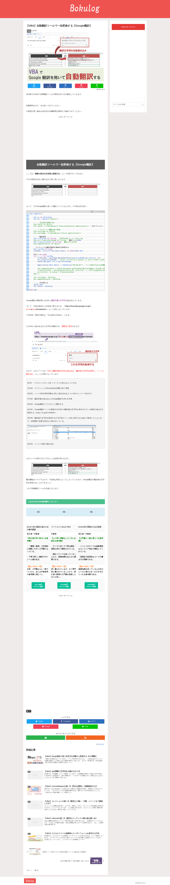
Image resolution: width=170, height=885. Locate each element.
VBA (29, 711)
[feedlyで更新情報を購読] (45, 737)
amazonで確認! (38, 585)
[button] (143, 104)
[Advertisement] (65, 138)
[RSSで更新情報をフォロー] (85, 737)
